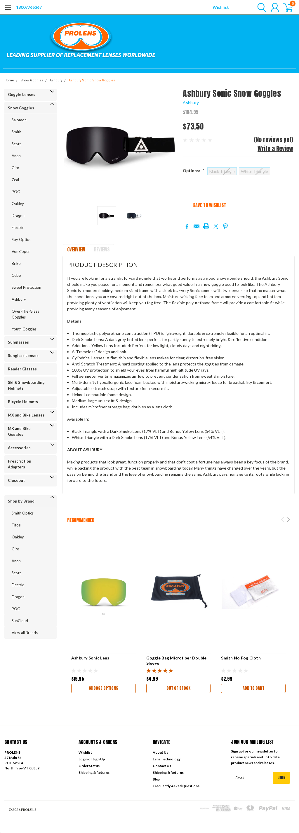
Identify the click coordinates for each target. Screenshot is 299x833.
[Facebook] (187, 226)
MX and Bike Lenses (26, 415)
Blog (156, 779)
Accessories (19, 447)
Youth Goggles (24, 329)
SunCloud (20, 620)
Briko (16, 263)
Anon (16, 155)
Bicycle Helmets (23, 401)
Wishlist (221, 7)
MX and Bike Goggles (19, 431)
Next (171, 145)
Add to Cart (253, 688)
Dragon (18, 215)
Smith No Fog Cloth (241, 657)
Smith (16, 132)
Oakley (18, 203)
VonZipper (21, 251)
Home (9, 80)
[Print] (206, 226)
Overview (76, 249)
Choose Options (103, 688)
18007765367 (29, 7)
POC (16, 191)
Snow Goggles (31, 80)
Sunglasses (18, 342)
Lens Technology (166, 759)
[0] (285, 7)
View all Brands (25, 632)
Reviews (101, 249)
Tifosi (16, 525)
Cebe (16, 275)
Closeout (16, 480)
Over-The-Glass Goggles (25, 314)
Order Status (89, 766)
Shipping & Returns (94, 772)
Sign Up (99, 759)
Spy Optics (21, 239)
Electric (18, 227)
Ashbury (56, 80)
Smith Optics (23, 513)
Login (83, 759)
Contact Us (162, 766)
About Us (160, 752)
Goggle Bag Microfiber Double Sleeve (176, 660)
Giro (15, 167)
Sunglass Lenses (23, 355)
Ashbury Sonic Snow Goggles (92, 80)
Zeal (15, 179)
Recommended (80, 520)
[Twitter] (216, 226)
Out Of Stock (178, 688)
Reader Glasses (22, 369)
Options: (193, 170)
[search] (260, 7)
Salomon (19, 120)
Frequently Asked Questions (176, 786)
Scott (16, 143)
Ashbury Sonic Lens (90, 657)
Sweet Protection (26, 287)
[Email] (196, 226)
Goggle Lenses (21, 94)
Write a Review (275, 148)
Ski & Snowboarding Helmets (26, 385)
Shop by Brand (21, 501)
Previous (70, 145)
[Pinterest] (225, 226)
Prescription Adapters (19, 464)
